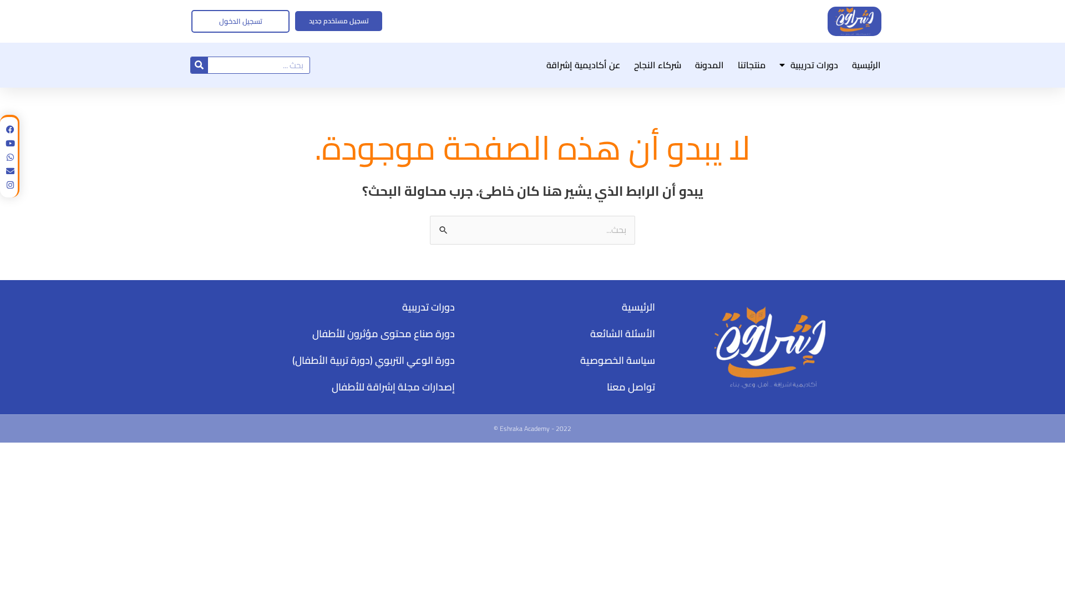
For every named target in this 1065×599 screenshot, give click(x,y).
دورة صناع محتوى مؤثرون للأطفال (383, 333)
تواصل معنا (631, 387)
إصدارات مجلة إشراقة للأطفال (393, 387)
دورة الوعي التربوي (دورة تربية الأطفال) (373, 360)
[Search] (199, 65)
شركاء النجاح (657, 65)
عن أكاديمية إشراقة (583, 65)
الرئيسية (866, 65)
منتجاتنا (751, 65)
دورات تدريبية (814, 65)
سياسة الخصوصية (617, 360)
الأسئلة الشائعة (622, 333)
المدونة (709, 65)
